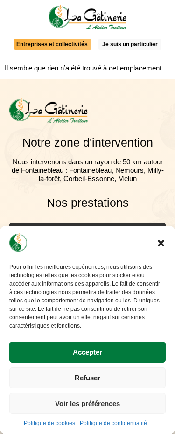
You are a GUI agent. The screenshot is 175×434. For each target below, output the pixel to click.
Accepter (87, 352)
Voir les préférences (87, 403)
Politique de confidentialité (113, 423)
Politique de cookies (49, 423)
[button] (161, 243)
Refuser (87, 378)
